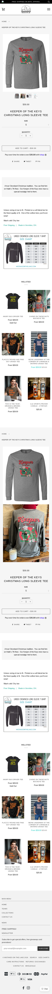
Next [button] (45, 63)
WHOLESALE (30, 966)
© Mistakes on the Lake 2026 (15, 957)
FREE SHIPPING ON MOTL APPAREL (26, 2)
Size (26, 121)
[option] (26, 63)
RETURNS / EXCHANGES (35, 962)
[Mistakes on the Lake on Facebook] (23, 988)
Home (4, 21)
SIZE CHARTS (43, 957)
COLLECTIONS (7, 913)
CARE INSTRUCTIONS (15, 962)
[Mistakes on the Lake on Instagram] (28, 988)
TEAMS (4, 909)
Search (33, 957)
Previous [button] (6, 63)
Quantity (26, 132)
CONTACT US (7, 917)
